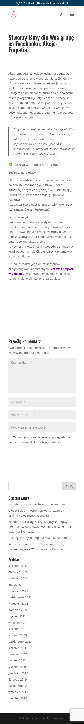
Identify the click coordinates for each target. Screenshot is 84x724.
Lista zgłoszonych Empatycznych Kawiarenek (38, 538)
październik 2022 (20, 597)
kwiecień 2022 (18, 610)
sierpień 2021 (17, 629)
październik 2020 (20, 641)
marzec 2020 (17, 660)
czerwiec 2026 (18, 572)
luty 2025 (14, 585)
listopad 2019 (17, 679)
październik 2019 (20, 686)
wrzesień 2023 (18, 591)
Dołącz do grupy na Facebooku (42, 298)
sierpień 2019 (17, 698)
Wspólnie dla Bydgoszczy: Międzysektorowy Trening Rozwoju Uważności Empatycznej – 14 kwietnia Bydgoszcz (39, 527)
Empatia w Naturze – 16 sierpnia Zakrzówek (38, 504)
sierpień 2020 (17, 648)
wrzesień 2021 (18, 623)
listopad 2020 (17, 635)
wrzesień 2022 (18, 604)
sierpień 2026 (17, 566)
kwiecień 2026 (18, 578)
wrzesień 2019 (18, 692)
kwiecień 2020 (18, 654)
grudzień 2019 (18, 673)
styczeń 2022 (17, 616)
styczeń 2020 (17, 667)
